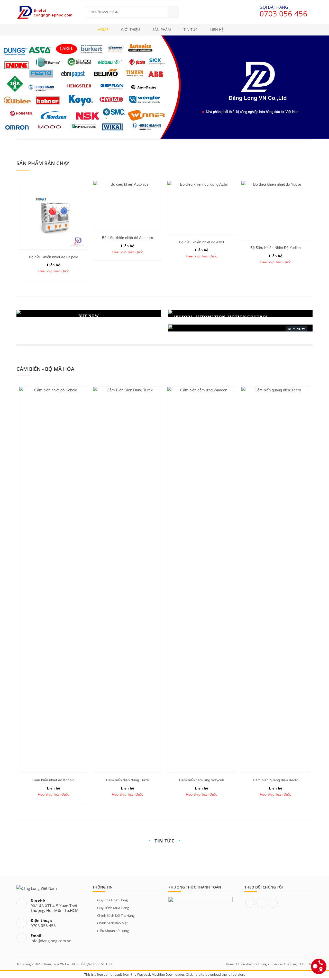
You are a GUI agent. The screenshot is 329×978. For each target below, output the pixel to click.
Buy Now (296, 329)
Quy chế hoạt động (112, 900)
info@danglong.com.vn (51, 940)
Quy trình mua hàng (113, 907)
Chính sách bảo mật (112, 923)
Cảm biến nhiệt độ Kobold (53, 780)
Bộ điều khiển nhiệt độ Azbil (201, 242)
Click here (193, 974)
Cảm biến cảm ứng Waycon (201, 780)
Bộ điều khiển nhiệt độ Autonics (127, 238)
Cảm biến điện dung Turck (127, 780)
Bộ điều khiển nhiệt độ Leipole (53, 257)
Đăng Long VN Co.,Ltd (59, 964)
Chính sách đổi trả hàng (116, 915)
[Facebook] (250, 903)
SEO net (106, 964)
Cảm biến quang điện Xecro (275, 780)
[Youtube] (273, 903)
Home (230, 964)
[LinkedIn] (261, 903)
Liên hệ (307, 964)
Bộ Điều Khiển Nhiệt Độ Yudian (275, 248)
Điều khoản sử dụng (113, 930)
